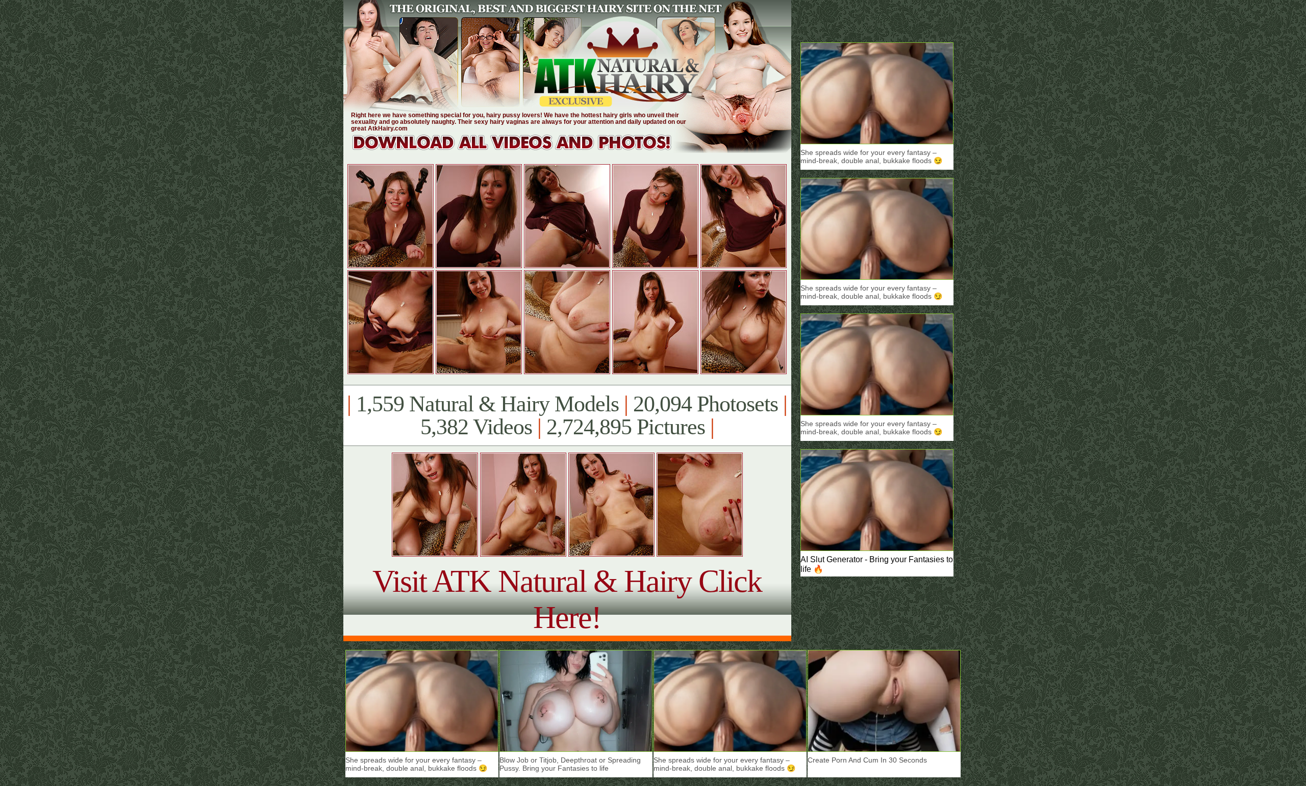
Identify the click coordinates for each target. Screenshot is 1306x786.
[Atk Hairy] (521, 150)
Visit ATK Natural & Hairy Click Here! (567, 599)
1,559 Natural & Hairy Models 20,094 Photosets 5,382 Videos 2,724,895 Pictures (567, 415)
